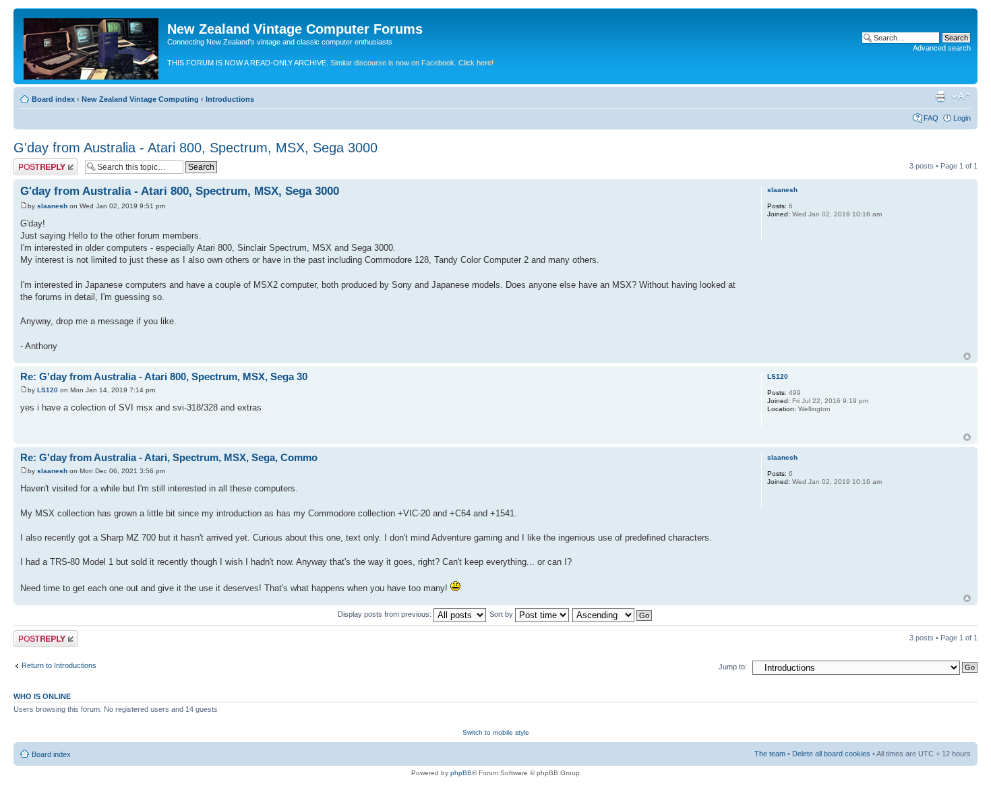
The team (769, 754)
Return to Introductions (59, 665)
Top (967, 356)
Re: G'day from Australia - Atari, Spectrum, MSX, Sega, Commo (169, 457)
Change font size (961, 96)
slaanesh (52, 206)
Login (962, 118)
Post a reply (33, 162)
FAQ (931, 118)
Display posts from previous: (385, 614)
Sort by (502, 614)
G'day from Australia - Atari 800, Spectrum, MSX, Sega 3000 (195, 147)
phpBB (461, 773)
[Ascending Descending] (612, 614)
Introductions (230, 99)
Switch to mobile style (495, 732)
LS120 (47, 390)
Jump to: (733, 667)
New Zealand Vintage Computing (140, 99)
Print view (940, 96)
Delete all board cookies (831, 754)
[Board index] (92, 46)
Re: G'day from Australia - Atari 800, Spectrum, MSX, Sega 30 (163, 376)
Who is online (42, 696)
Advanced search (942, 48)
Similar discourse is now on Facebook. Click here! (411, 63)
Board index (53, 99)
